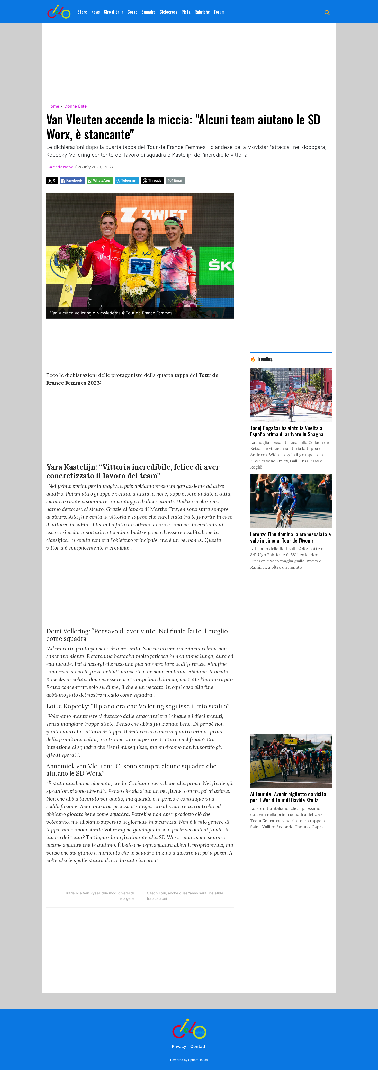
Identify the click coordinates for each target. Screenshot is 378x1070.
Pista (186, 12)
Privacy (179, 1046)
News (95, 12)
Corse (132, 12)
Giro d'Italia (113, 12)
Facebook (74, 180)
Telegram (128, 180)
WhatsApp (101, 180)
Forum (219, 12)
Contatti (198, 1046)
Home (53, 106)
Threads (154, 180)
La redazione (60, 166)
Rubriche (202, 12)
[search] (327, 12)
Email (178, 180)
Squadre (148, 12)
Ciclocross (168, 12)
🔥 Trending (261, 358)
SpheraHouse (198, 1060)
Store (82, 12)
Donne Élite (75, 106)
